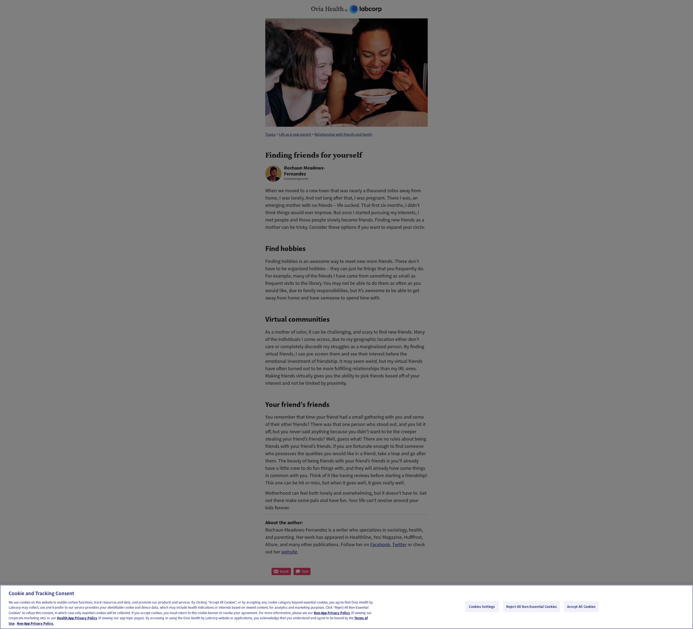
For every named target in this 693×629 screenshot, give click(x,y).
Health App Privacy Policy (77, 618)
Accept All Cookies (581, 606)
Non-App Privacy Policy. (35, 623)
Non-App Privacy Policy (332, 613)
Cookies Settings (482, 606)
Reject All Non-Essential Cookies (531, 606)
